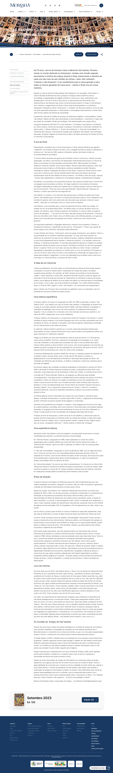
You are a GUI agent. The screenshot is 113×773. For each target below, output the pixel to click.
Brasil (64, 726)
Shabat (11, 728)
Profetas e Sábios (80, 726)
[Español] (80, 5)
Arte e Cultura (65, 730)
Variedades (65, 737)
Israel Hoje (49, 726)
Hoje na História (95, 743)
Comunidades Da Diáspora (33, 730)
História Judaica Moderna (33, 728)
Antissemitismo (31, 733)
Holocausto (30, 735)
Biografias (79, 730)
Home (16, 54)
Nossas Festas (13, 726)
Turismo (64, 735)
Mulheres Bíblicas (81, 728)
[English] (75, 5)
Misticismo (12, 733)
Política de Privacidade (97, 748)
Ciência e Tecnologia (51, 730)
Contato (98, 11)
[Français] (77, 5)
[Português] (79, 5)
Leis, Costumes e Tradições (16, 730)
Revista (12, 11)
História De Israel (51, 728)
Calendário (94, 728)
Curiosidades (94, 741)
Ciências (64, 733)
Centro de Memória (84, 11)
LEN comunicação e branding (61, 770)
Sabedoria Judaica (14, 737)
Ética (11, 735)
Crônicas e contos (14, 740)
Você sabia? (94, 738)
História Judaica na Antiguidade (34, 726)
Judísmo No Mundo (67, 728)
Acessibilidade (95, 736)
